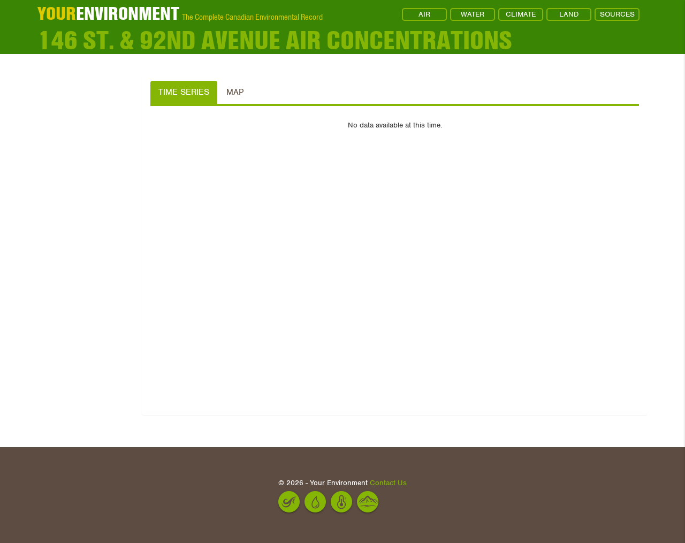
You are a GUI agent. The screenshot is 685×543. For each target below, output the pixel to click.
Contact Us (388, 482)
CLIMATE (521, 14)
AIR (424, 14)
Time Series (183, 92)
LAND (569, 14)
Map (234, 92)
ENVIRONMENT (108, 13)
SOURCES (617, 14)
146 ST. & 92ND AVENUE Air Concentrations (274, 40)
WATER (472, 14)
